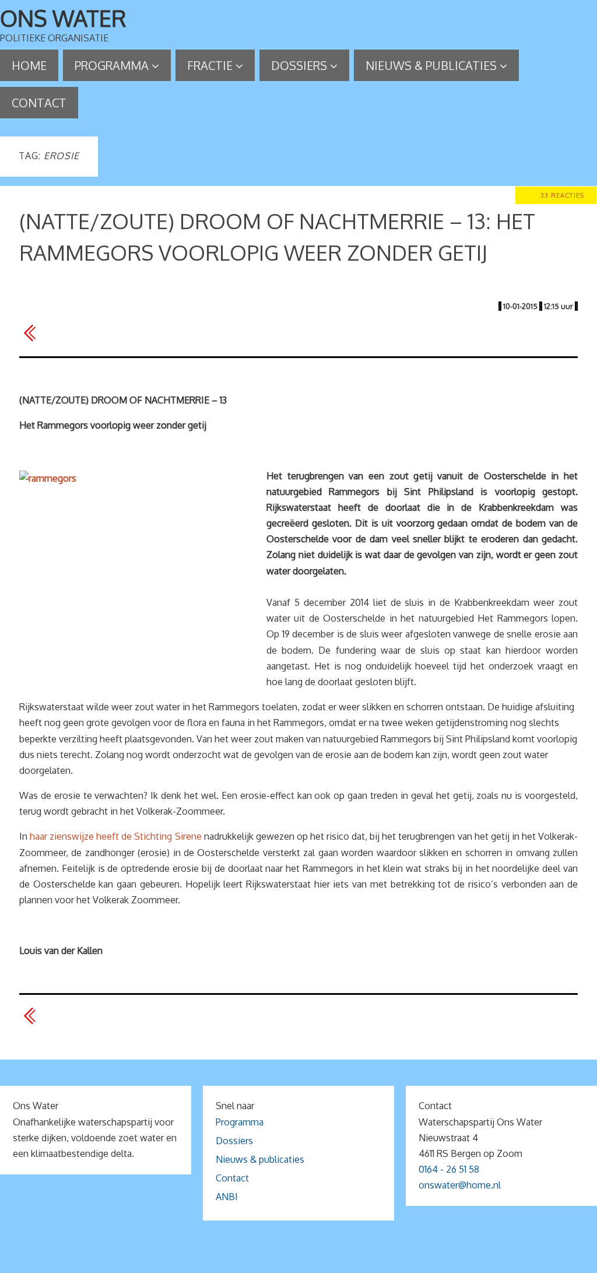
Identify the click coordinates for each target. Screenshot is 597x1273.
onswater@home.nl (460, 1185)
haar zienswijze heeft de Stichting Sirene (115, 836)
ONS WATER (63, 18)
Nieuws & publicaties (260, 1159)
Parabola (318, 1259)
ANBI (227, 1196)
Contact (232, 1178)
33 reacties (562, 195)
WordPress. (367, 1259)
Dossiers (234, 1140)
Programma (240, 1122)
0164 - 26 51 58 (449, 1169)
